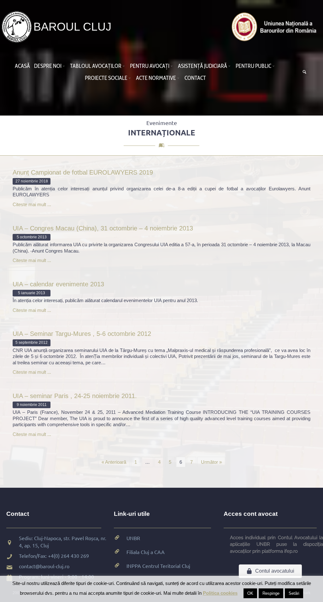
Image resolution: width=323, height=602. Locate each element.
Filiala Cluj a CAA (145, 552)
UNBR (133, 538)
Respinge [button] (270, 593)
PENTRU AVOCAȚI (149, 66)
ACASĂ (22, 66)
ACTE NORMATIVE (156, 78)
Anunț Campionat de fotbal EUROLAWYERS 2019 (83, 172)
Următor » (211, 462)
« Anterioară (114, 462)
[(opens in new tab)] (275, 26)
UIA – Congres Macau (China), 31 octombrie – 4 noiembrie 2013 (103, 228)
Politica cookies (220, 593)
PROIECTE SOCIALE (106, 78)
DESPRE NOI (48, 66)
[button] (65, 66)
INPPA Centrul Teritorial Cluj (158, 566)
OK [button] (250, 593)
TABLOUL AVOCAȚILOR (95, 66)
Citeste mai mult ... (32, 204)
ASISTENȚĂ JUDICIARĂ (202, 66)
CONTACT (195, 78)
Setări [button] (294, 593)
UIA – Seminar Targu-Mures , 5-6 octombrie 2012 (82, 333)
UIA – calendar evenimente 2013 (58, 284)
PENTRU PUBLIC (253, 66)
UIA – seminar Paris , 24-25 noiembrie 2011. (75, 395)
